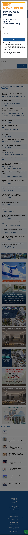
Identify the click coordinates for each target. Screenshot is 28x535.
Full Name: (5, 33)
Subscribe (14, 39)
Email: (4, 27)
